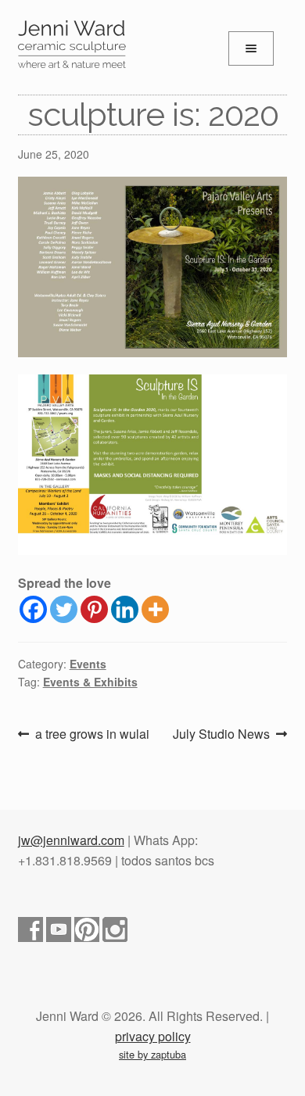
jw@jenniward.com (71, 840)
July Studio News (221, 734)
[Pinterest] (94, 609)
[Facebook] (33, 609)
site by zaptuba (152, 1054)
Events (88, 664)
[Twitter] (63, 609)
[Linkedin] (124, 609)
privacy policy (153, 1036)
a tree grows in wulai (91, 734)
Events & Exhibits (90, 681)
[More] (155, 609)
